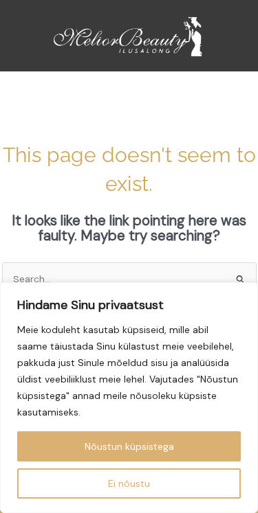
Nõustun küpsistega (129, 446)
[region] (129, 397)
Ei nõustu (129, 483)
